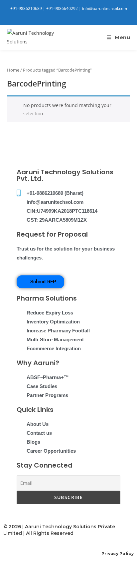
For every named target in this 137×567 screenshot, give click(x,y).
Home (13, 70)
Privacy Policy (117, 553)
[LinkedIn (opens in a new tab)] (67, 15)
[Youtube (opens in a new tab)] (73, 15)
